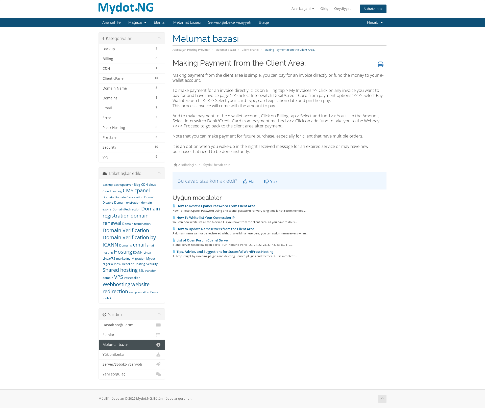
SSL (141, 270)
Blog (137, 184)
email (139, 244)
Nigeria (108, 264)
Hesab (373, 22)
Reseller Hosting (133, 264)
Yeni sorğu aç (114, 374)
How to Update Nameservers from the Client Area (215, 229)
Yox (273, 181)
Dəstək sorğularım (118, 325)
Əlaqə (264, 22)
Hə (250, 181)
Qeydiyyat (342, 8)
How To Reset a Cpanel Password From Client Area (215, 206)
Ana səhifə (111, 22)
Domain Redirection (126, 209)
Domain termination (136, 224)
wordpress (135, 292)
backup (108, 184)
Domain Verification (126, 230)
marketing (123, 258)
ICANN (137, 252)
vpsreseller (132, 278)
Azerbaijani (302, 8)
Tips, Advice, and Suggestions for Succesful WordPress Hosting (224, 251)
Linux (147, 252)
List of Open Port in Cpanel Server (202, 240)
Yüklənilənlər (114, 354)
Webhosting (116, 284)
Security (152, 264)
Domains (125, 245)
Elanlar (160, 22)
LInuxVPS (109, 258)
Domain (108, 197)
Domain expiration (127, 202)
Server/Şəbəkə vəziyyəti (229, 22)
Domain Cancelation (129, 197)
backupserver (123, 184)
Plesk (117, 264)
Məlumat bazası (187, 22)
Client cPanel (250, 49)
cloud (152, 184)
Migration (138, 258)
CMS (128, 190)
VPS (118, 277)
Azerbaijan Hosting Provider (191, 49)
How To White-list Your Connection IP (205, 217)
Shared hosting (120, 269)
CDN (144, 184)
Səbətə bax (373, 8)
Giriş (324, 8)
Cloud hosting (112, 191)
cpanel (142, 190)
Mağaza (136, 22)
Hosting (123, 251)
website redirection (126, 288)
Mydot (150, 258)
